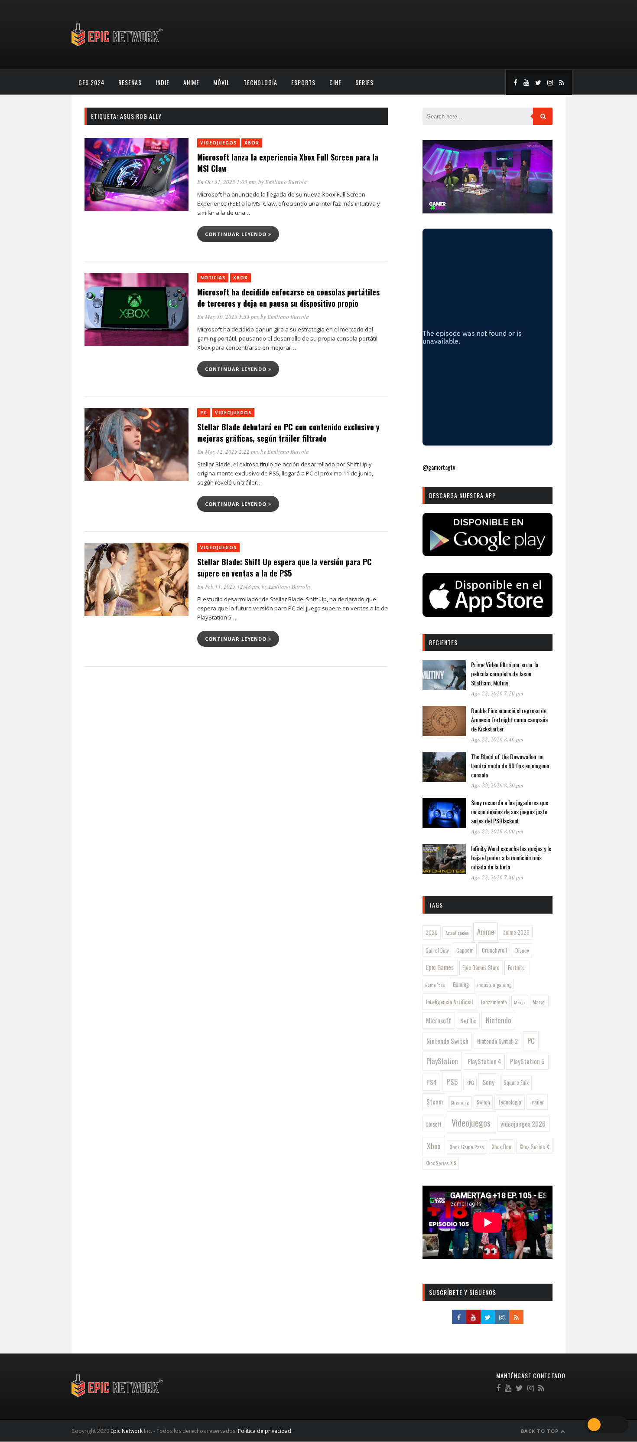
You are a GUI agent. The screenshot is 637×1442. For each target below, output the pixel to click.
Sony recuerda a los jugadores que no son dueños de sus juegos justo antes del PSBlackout (509, 811)
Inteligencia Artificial (449, 1001)
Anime (191, 82)
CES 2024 (91, 82)
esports (303, 82)
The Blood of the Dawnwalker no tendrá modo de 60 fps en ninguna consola (510, 765)
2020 (432, 932)
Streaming (460, 1102)
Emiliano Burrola (286, 182)
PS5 (452, 1081)
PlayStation (442, 1060)
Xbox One (501, 1147)
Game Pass (435, 984)
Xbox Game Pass (467, 1146)
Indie (162, 82)
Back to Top (540, 1431)
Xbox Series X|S (441, 1163)
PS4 (431, 1082)
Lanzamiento (494, 1002)
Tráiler (537, 1102)
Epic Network (126, 1431)
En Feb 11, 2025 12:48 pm (228, 586)
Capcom (465, 950)
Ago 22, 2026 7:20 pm (497, 693)
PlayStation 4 (484, 1061)
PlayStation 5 (527, 1061)
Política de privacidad (264, 1431)
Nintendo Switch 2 (497, 1040)
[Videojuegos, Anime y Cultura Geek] (118, 47)
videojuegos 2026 (523, 1123)
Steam (434, 1101)
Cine (335, 82)
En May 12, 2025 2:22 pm (227, 452)
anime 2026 (516, 932)
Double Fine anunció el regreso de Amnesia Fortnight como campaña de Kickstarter (509, 719)
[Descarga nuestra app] (487, 553)
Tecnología (260, 82)
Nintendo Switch (447, 1040)
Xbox (251, 143)
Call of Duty (437, 950)
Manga (519, 1002)
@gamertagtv (438, 467)
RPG (470, 1082)
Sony (488, 1082)
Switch (483, 1102)
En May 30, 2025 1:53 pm (227, 317)
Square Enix (516, 1082)
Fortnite (516, 967)
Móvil (221, 82)
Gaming (461, 984)
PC (203, 413)
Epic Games (440, 967)
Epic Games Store (481, 968)
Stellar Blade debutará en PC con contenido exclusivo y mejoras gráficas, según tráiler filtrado (288, 432)
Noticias (212, 278)
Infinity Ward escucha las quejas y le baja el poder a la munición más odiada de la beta (511, 857)
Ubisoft (434, 1124)
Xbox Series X (534, 1146)
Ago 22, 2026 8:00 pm (497, 831)
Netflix (468, 1020)
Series (364, 82)
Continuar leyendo (236, 234)
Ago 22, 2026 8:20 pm (497, 785)
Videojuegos (218, 143)
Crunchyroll (494, 950)
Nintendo (498, 1020)
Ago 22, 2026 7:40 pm (497, 877)
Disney (522, 950)
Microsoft (438, 1020)
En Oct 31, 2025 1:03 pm (226, 182)
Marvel (539, 1002)
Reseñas (130, 82)
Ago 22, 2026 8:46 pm (497, 739)
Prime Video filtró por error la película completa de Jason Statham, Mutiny (504, 673)
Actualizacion (457, 932)
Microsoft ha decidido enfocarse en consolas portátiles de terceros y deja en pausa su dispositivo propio (288, 297)
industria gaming (494, 984)
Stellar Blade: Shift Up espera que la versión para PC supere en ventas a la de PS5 (284, 567)
